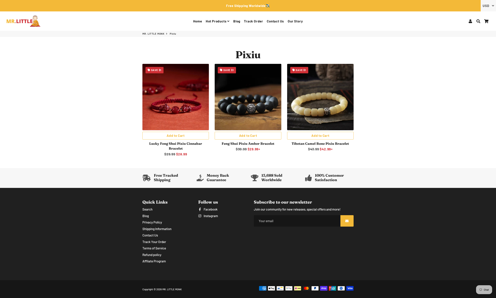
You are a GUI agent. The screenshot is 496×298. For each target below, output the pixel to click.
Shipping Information (156, 229)
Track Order (253, 21)
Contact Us (275, 21)
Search (147, 209)
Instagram (210, 216)
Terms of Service (154, 248)
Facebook (210, 209)
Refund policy (151, 255)
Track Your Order (154, 242)
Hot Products (216, 21)
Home (197, 21)
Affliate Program (154, 261)
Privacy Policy (152, 222)
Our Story (295, 21)
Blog (236, 21)
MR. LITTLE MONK (153, 33)
